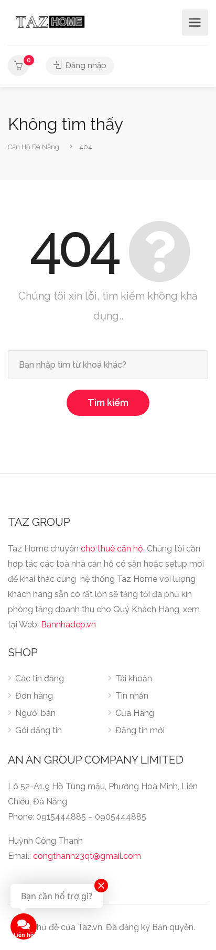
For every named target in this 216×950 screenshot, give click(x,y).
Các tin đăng (39, 678)
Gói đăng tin (38, 730)
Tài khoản (133, 678)
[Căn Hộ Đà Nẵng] (50, 21)
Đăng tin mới (140, 730)
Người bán (35, 713)
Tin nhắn (131, 696)
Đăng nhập (84, 65)
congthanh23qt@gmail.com (87, 856)
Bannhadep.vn (68, 624)
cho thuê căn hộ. (113, 549)
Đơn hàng (34, 696)
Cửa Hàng (134, 713)
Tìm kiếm (108, 402)
